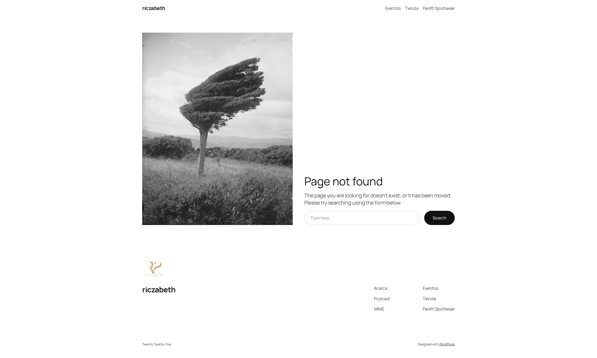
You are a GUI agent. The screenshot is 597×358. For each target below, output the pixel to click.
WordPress (447, 344)
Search (439, 218)
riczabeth (153, 8)
